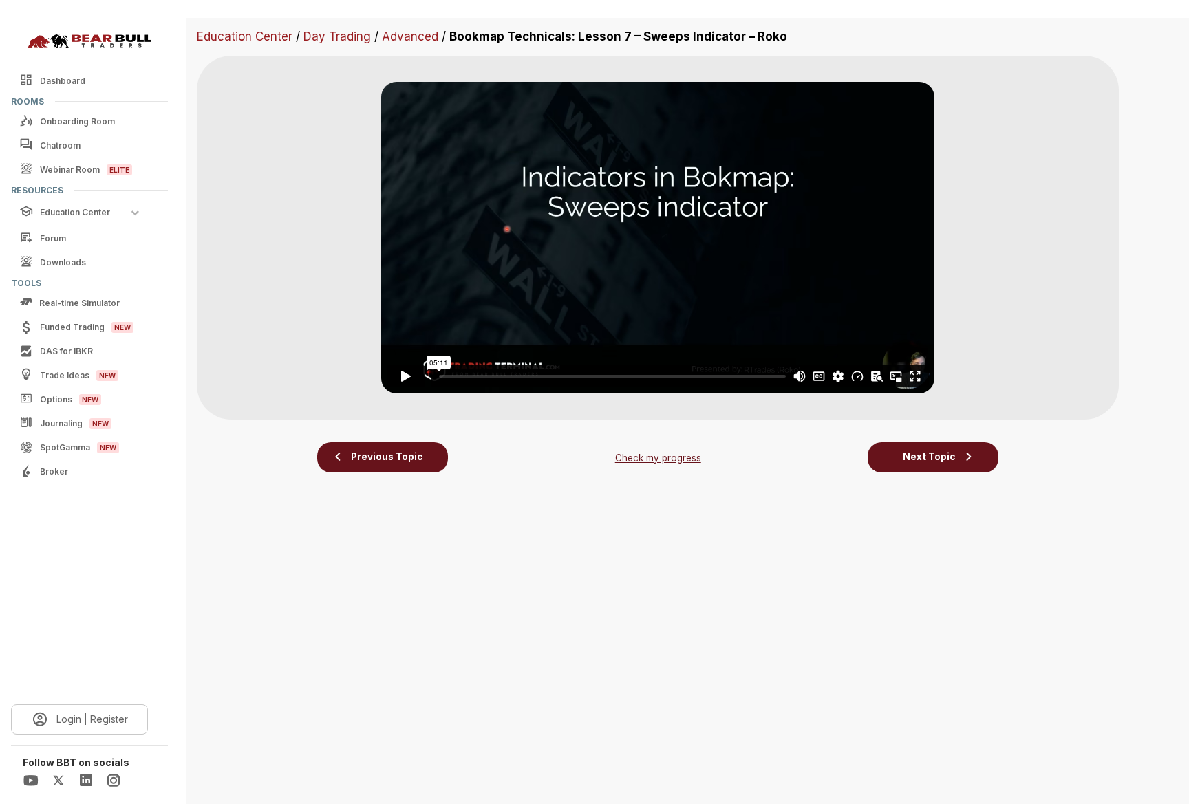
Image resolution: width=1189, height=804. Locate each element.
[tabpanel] (658, 237)
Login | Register (92, 719)
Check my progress (658, 458)
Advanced (410, 36)
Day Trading (337, 36)
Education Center (244, 36)
